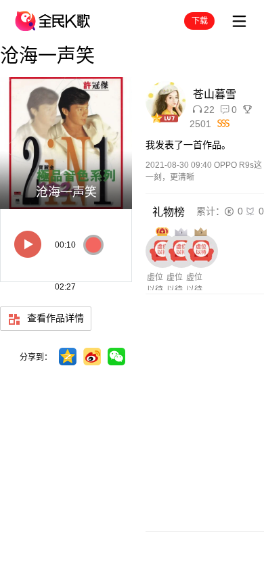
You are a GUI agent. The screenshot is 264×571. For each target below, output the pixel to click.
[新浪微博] (92, 356)
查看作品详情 (54, 318)
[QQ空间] (67, 356)
